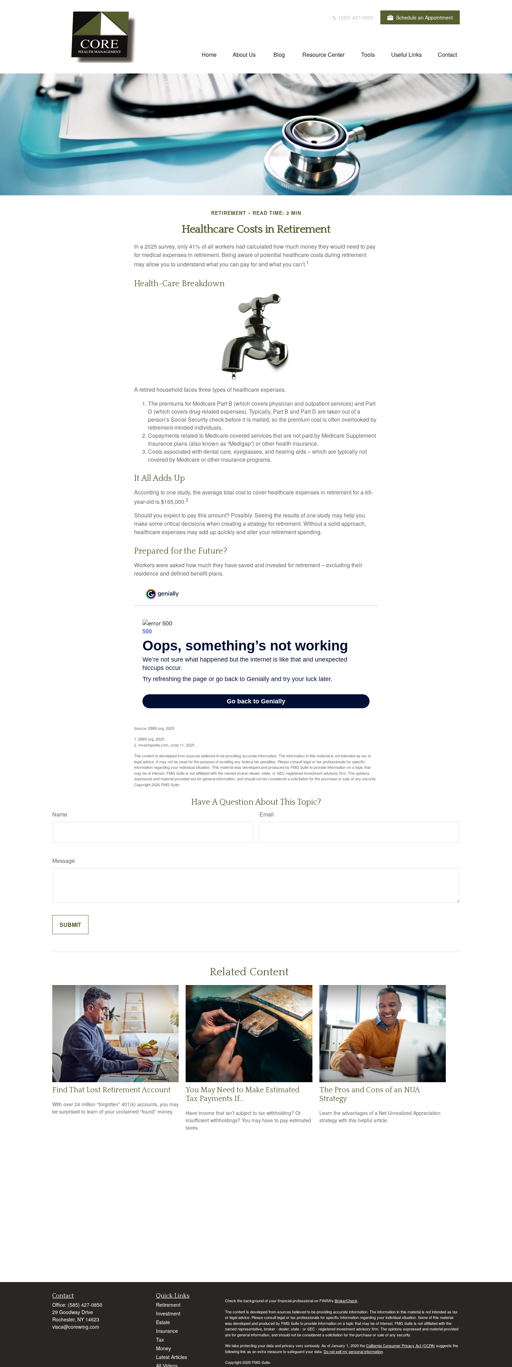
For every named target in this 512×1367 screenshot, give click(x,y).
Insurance (167, 1330)
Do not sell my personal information (353, 1351)
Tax (160, 1339)
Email (266, 814)
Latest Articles (171, 1356)
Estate (163, 1322)
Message (63, 861)
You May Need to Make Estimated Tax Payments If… (243, 1094)
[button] (209, 54)
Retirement (168, 1304)
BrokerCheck (346, 1300)
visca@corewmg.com (75, 1326)
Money (163, 1348)
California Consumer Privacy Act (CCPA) (400, 1345)
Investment (168, 1313)
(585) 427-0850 (355, 17)
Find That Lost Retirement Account (111, 1090)
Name (59, 814)
